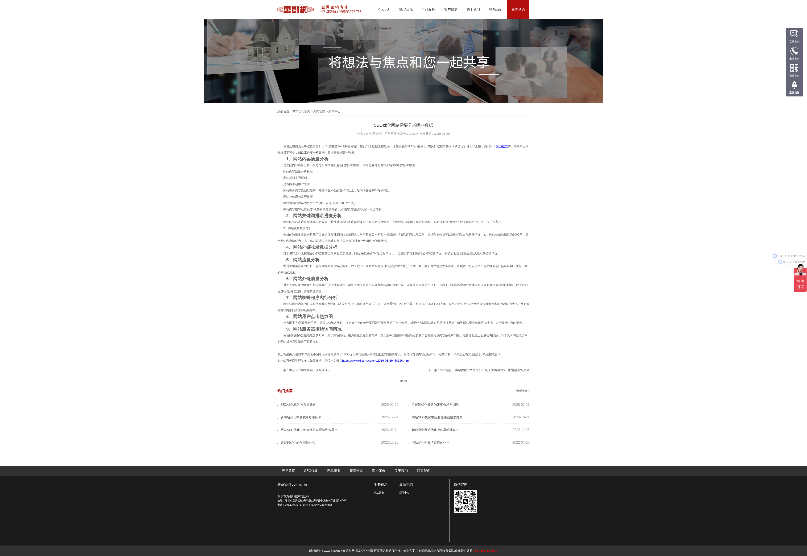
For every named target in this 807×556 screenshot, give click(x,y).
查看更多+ (523, 391)
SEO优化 (406, 9)
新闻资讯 (356, 471)
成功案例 (379, 492)
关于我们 (473, 9)
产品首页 (288, 471)
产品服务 (428, 9)
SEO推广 (502, 146)
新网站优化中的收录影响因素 (301, 417)
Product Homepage (383, 19)
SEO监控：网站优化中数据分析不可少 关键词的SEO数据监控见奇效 (485, 370)
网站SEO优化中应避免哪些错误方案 (437, 417)
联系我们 (495, 9)
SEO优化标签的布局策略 (298, 404)
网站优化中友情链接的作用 (431, 442)
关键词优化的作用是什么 (298, 442)
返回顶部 (794, 92)
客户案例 (451, 9)
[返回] (403, 380)
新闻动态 (518, 9)
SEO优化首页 (301, 111)
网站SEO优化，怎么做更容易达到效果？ (309, 430)
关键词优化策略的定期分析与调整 (435, 404)
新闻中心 (404, 492)
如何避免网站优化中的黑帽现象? (435, 430)
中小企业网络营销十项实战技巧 (309, 370)
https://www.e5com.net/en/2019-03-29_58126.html (375, 360)
